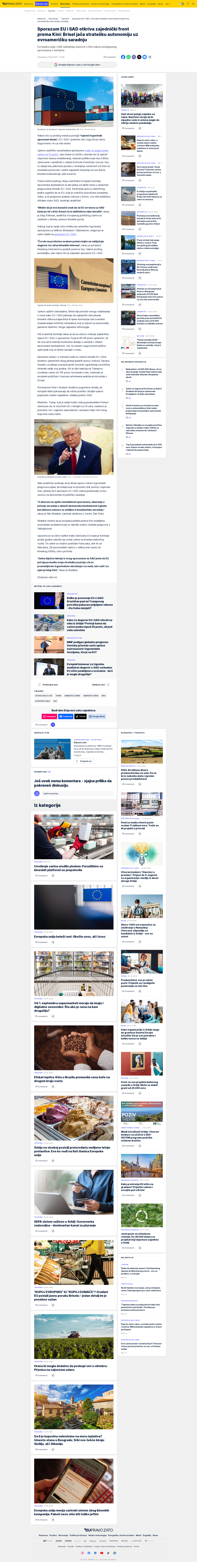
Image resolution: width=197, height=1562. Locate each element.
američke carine (72, 696)
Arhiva (136, 1546)
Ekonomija (53, 18)
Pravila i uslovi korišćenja (104, 1546)
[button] (109, 57)
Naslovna (41, 18)
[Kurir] (59, 1541)
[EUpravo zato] (12, 3)
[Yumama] (136, 1541)
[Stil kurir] (85, 1541)
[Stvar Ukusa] (149, 1541)
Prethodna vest (50, 685)
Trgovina (65, 18)
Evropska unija (42, 701)
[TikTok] (108, 1553)
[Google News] (114, 1553)
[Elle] (77, 1541)
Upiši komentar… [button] (51, 793)
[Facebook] (89, 1553)
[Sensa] (124, 1541)
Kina (104, 696)
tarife (58, 696)
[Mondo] (47, 1541)
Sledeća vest (98, 685)
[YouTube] (101, 1553)
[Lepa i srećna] (103, 1541)
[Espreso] (68, 1541)
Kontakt (71, 1546)
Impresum (62, 1546)
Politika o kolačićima (84, 1546)
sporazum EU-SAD (43, 696)
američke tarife (90, 696)
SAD (55, 701)
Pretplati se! (86, 761)
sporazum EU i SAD (65, 234)
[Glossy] (93, 1541)
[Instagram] (82, 1553)
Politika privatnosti (124, 1546)
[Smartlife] (113, 1541)
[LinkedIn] (95, 1553)
